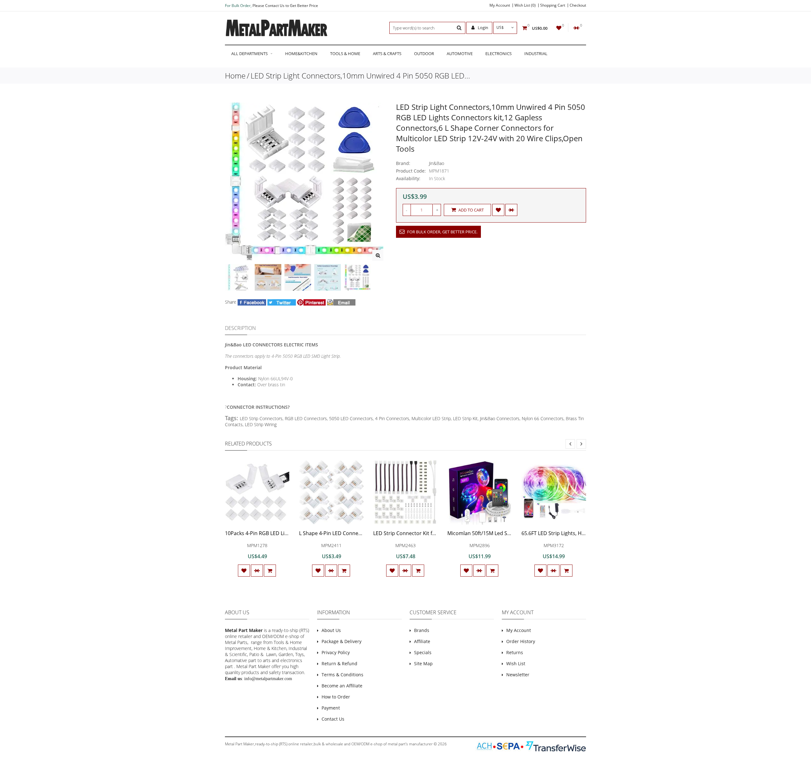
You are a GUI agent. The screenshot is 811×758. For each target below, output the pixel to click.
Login (482, 27)
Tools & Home (345, 53)
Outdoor (424, 53)
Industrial (535, 53)
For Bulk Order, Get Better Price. (441, 232)
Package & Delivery (341, 641)
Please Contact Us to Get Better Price (285, 5)
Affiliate (422, 641)
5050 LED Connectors (351, 418)
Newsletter (517, 675)
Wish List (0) (525, 5)
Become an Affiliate (342, 686)
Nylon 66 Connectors (543, 418)
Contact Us (333, 719)
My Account (499, 5)
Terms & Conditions (342, 675)
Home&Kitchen (301, 53)
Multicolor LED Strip (431, 418)
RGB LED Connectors (306, 418)
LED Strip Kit (465, 418)
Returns (514, 652)
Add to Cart (470, 210)
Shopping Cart (552, 5)
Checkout (578, 5)
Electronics (498, 53)
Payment (331, 708)
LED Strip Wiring (261, 424)
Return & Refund (339, 663)
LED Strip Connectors (261, 418)
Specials (422, 652)
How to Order (336, 697)
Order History (520, 641)
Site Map (423, 663)
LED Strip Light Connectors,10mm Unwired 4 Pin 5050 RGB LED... (360, 75)
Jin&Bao (436, 163)
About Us (331, 630)
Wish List (515, 663)
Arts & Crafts (387, 53)
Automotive (460, 53)
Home (235, 75)
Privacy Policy (336, 652)
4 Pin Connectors (392, 418)
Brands (421, 630)
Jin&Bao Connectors (500, 418)
